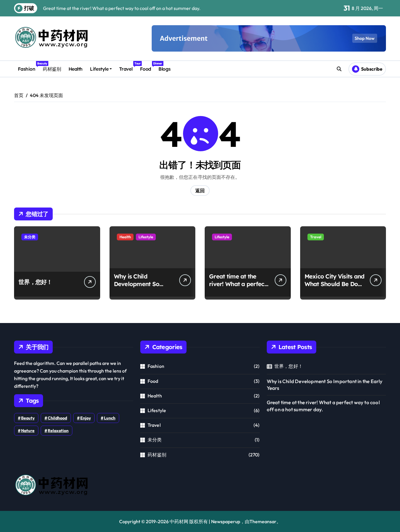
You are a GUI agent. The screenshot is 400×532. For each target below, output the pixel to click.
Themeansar (262, 521)
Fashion (28, 67)
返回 (200, 190)
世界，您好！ (35, 281)
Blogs (164, 69)
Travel (127, 67)
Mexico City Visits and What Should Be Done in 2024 (335, 284)
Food (147, 67)
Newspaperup (225, 521)
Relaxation (58, 430)
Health (76, 69)
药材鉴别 (52, 69)
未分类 (29, 236)
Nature (28, 430)
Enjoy (85, 418)
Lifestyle (99, 69)
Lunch (109, 418)
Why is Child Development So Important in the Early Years (137, 288)
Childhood (57, 418)
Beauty (28, 418)
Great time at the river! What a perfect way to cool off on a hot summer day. (237, 288)
